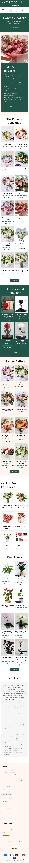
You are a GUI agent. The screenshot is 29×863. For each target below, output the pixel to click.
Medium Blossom (21, 144)
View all (14, 280)
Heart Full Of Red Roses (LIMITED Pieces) (7, 316)
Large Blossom (7, 169)
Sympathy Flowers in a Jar (8, 244)
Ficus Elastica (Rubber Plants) (8, 658)
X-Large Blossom (21, 218)
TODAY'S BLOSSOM (7, 798)
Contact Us (5, 818)
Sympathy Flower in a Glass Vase (21, 271)
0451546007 (6, 835)
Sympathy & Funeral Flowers (7, 506)
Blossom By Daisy (12, 860)
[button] (3, 10)
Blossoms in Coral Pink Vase (8, 410)
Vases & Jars (6, 804)
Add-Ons (5, 814)
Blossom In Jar (7, 193)
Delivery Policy (6, 786)
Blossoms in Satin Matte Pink (21, 436)
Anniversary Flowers (7, 527)
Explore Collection (14, 27)
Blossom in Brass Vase (7, 218)
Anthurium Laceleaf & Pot (7, 606)
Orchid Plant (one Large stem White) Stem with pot (21, 659)
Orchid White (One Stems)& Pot (21, 632)
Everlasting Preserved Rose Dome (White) (21, 341)
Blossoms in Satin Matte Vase (7, 462)
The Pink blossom (21, 409)
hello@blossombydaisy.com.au (11, 829)
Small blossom (7, 144)
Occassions (5, 801)
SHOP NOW (9, 106)
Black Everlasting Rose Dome (21, 315)
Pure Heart (21, 193)
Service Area (6, 783)
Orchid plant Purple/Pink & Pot (7, 632)
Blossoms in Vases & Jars (21, 506)
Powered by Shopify (19, 860)
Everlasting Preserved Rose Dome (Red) (8, 341)
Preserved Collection (8, 808)
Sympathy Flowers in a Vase (8, 271)
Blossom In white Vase (7, 436)
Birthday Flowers (21, 526)
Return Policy (6, 789)
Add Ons (20, 545)
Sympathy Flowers (21, 244)
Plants (7, 545)
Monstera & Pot (21, 605)
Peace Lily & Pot (8, 579)
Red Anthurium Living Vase (21, 579)
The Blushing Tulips (21, 169)
